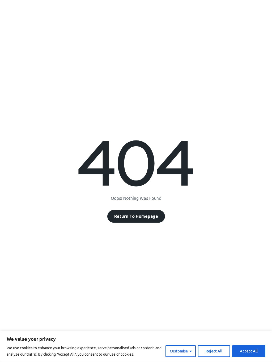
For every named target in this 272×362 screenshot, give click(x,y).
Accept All (249, 351)
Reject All (214, 351)
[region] (136, 346)
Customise (179, 351)
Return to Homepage (136, 216)
